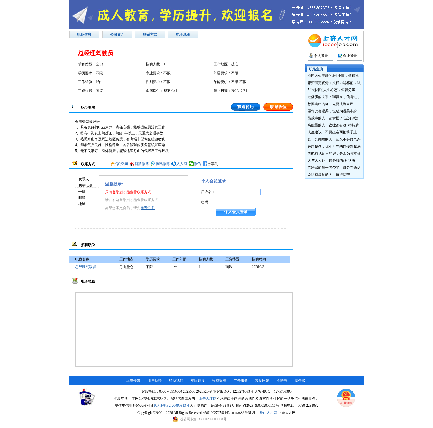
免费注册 (148, 208)
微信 (197, 164)
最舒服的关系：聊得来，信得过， (334, 97)
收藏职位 (278, 107)
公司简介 (117, 34)
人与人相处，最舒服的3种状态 (331, 160)
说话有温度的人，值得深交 (329, 175)
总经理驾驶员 (85, 267)
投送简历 (245, 107)
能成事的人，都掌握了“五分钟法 (333, 118)
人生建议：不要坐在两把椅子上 (332, 132)
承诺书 (282, 381)
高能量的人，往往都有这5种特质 (333, 125)
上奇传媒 (133, 381)
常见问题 (262, 381)
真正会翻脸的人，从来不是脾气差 (334, 139)
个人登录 (321, 56)
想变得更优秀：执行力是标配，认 (334, 83)
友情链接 (198, 381)
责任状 (300, 381)
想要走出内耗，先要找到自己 (330, 104)
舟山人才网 (268, 413)
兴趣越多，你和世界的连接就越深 (334, 146)
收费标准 (219, 381)
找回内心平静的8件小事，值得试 (333, 76)
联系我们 (176, 381)
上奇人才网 (207, 398)
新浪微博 (142, 164)
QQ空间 (121, 164)
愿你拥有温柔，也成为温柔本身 (332, 111)
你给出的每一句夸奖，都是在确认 (334, 168)
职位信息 (84, 34)
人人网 (181, 164)
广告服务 (241, 381)
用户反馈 (155, 381)
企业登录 (350, 56)
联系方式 (150, 34)
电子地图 (183, 34)
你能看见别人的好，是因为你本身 (334, 153)
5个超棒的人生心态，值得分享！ (333, 90)
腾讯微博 (163, 164)
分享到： (215, 164)
